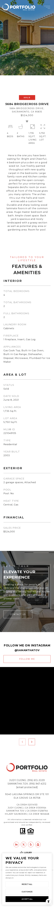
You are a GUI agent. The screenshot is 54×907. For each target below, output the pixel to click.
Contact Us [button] (18, 614)
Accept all (27, 899)
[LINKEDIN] (16, 844)
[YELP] (31, 844)
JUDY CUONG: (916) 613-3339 (27, 780)
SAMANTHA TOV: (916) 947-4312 (27, 783)
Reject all (27, 884)
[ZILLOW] (38, 844)
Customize (27, 892)
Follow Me (27, 659)
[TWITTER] (23, 844)
